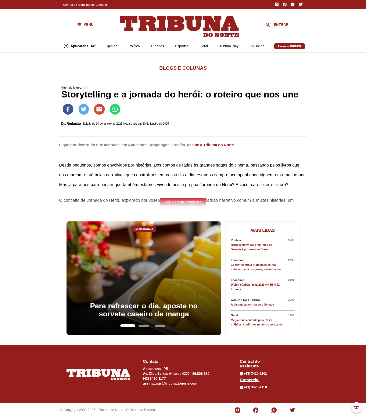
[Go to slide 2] (144, 326)
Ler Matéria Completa (183, 202)
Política (134, 46)
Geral (204, 46)
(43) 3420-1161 (255, 373)
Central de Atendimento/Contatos (85, 4)
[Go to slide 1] (127, 325)
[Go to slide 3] (160, 326)
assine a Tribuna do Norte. (211, 145)
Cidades (157, 46)
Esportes (182, 46)
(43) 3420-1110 (255, 387)
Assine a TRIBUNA (289, 46)
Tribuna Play (228, 46)
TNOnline (257, 46)
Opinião (111, 46)
